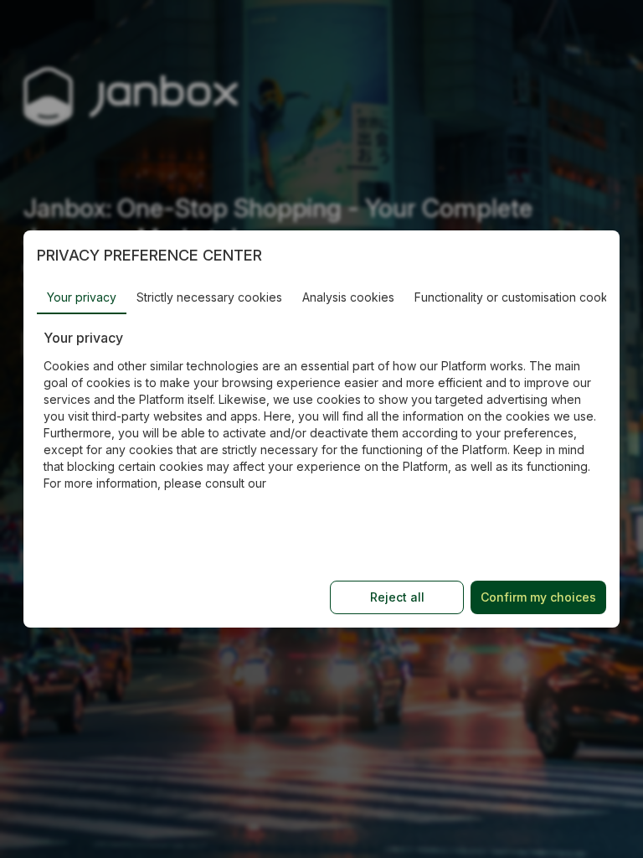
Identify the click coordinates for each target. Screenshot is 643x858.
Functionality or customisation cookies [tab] (519, 297)
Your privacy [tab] (81, 297)
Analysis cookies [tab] (348, 297)
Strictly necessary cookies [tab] (209, 297)
